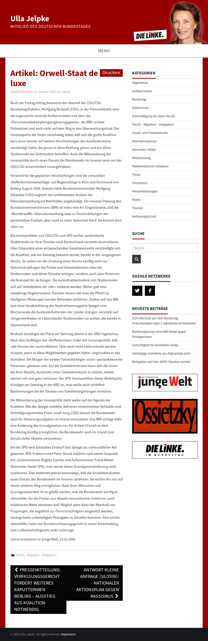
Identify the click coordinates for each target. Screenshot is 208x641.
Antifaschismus (142, 91)
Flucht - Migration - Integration (36, 555)
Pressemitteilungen (144, 191)
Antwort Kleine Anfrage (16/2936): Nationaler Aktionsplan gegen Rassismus (97, 583)
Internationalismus (144, 141)
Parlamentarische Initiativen (150, 166)
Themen (137, 208)
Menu (104, 50)
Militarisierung (141, 158)
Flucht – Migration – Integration (153, 124)
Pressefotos (139, 183)
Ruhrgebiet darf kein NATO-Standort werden (161, 362)
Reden (136, 200)
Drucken (111, 72)
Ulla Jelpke (29, 18)
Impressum (68, 634)
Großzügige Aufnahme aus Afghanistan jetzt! (161, 353)
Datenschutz (140, 108)
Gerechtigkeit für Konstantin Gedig (155, 345)
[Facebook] (150, 291)
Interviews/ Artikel (144, 149)
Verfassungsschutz (144, 216)
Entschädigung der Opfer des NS (153, 116)
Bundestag (139, 99)
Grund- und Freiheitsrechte (150, 133)
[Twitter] (137, 291)
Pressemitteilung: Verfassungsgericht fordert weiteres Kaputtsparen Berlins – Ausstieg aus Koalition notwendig (37, 589)
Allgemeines (140, 83)
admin (66, 92)
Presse (136, 175)
